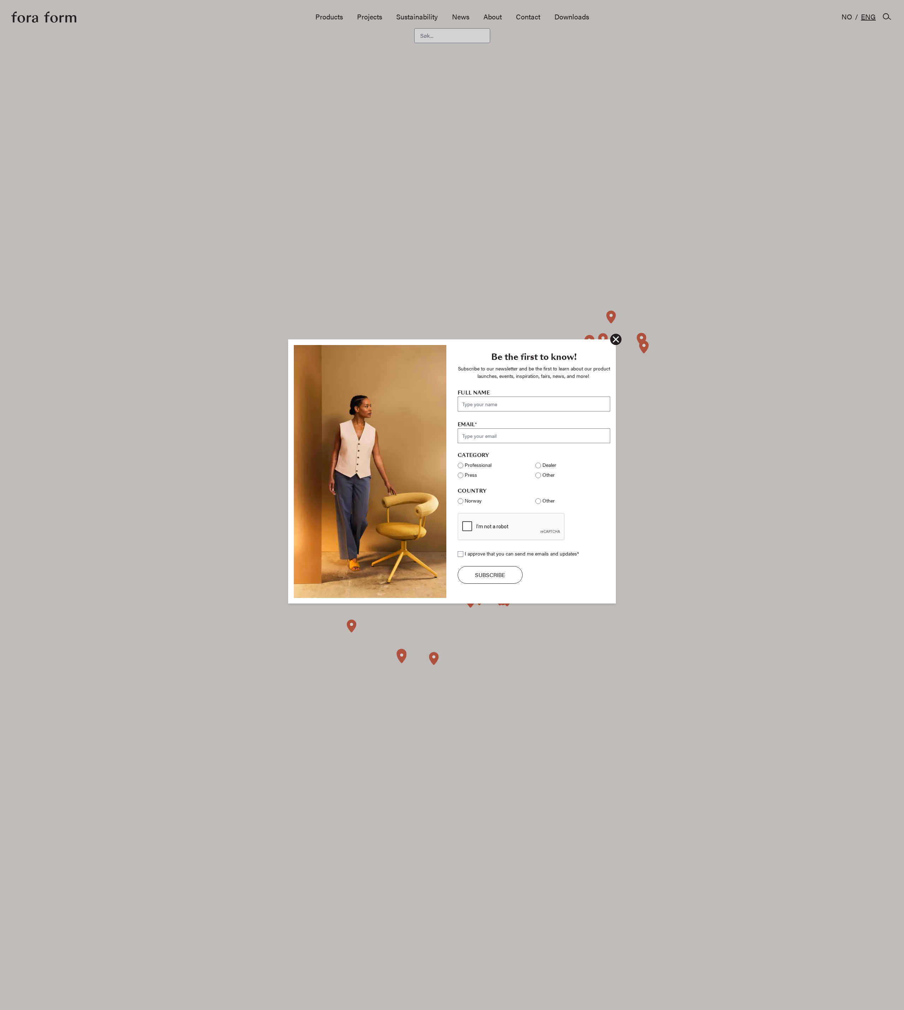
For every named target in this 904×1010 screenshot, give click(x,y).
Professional (478, 464)
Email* (467, 424)
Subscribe (490, 575)
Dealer (549, 464)
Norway (473, 500)
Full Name (474, 392)
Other (548, 474)
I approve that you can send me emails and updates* (522, 553)
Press (471, 474)
